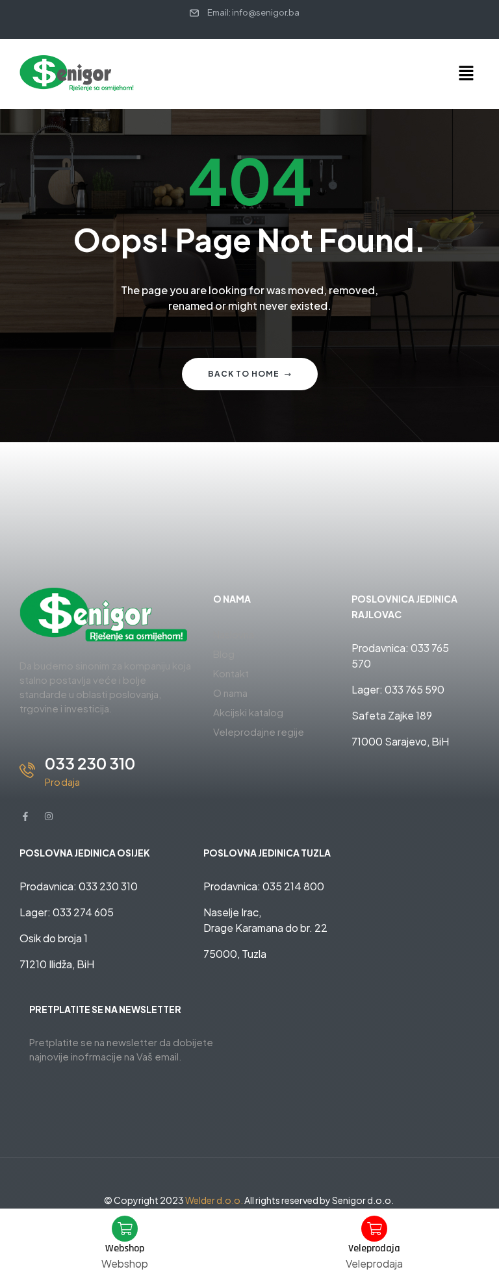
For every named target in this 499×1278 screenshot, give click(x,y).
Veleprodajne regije (258, 731)
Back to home (243, 374)
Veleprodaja (374, 1248)
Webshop (124, 1248)
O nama (230, 692)
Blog (224, 653)
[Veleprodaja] (374, 1229)
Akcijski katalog (248, 712)
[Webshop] (125, 1229)
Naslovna (233, 634)
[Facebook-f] (25, 816)
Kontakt (231, 673)
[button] (467, 74)
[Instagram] (49, 816)
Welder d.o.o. (214, 1200)
